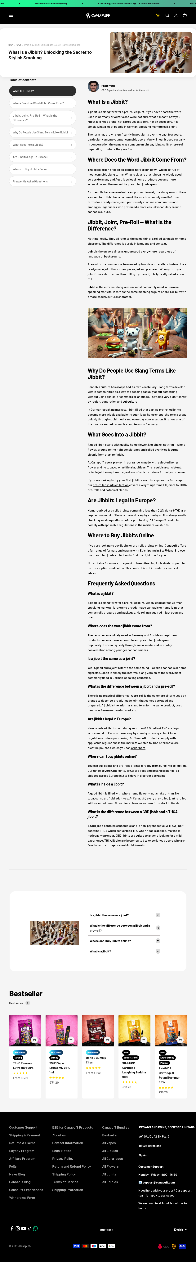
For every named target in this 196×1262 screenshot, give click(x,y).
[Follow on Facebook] (11, 1228)
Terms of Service (65, 1182)
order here (138, 748)
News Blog (17, 1174)
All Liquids (110, 1150)
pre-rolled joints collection (111, 485)
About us (59, 1135)
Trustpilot (106, 1229)
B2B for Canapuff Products (72, 1127)
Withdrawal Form (22, 1197)
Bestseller (110, 1135)
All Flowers (110, 1166)
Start (10, 44)
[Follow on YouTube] (23, 1228)
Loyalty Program (21, 1150)
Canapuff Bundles (115, 1127)
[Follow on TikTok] (29, 1228)
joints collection (175, 765)
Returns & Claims (22, 1143)
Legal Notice (61, 1150)
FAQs (13, 1166)
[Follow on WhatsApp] (35, 1228)
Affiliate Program (22, 1158)
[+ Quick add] (34, 1039)
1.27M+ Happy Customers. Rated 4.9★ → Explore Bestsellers (128, 3)
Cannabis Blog (20, 1182)
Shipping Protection (67, 1190)
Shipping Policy (64, 1174)
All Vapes (109, 1143)
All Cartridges (112, 1158)
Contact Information (67, 1143)
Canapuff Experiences (26, 1190)
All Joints (109, 1174)
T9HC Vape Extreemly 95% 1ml (59, 1067)
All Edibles (110, 1182)
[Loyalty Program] (158, 15)
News (18, 44)
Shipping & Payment (24, 1135)
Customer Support (23, 1127)
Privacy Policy (63, 1158)
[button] (20, 1073)
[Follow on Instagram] (17, 1228)
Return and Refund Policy (71, 1166)
